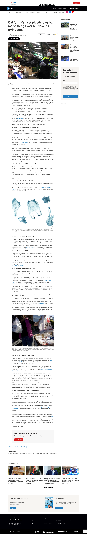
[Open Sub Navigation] (10, 12)
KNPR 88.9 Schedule (60, 518)
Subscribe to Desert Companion (48, 524)
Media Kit (69, 520)
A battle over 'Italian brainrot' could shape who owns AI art (74, 60)
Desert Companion (17, 12)
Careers (33, 526)
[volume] (12, 8)
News (8, 12)
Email (64, 80)
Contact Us (34, 520)
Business (23, 446)
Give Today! (19, 439)
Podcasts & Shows (35, 12)
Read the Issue (59, 508)
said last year (29, 247)
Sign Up (13, 508)
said (52, 416)
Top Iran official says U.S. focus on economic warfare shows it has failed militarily (34, 481)
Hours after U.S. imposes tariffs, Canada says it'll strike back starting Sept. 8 (74, 49)
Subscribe (70, 96)
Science (16, 446)
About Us (34, 518)
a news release (25, 142)
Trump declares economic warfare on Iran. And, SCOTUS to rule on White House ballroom (52, 481)
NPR (9, 19)
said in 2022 (41, 303)
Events (45, 12)
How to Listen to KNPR (60, 523)
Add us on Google (51, 34)
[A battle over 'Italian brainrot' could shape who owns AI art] (65, 58)
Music (26, 12)
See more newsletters (14, 504)
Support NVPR (53, 12)
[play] (8, 8)
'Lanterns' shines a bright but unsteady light (74, 39)
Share (41, 34)
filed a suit (20, 118)
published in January (17, 265)
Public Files (69, 518)
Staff (33, 523)
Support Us (46, 518)
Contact (61, 12)
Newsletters (68, 3)
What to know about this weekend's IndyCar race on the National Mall (70, 480)
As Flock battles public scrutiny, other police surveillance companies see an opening (74, 28)
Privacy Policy (22, 523)
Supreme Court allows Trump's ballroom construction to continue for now (15, 481)
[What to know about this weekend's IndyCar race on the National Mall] (70, 471)
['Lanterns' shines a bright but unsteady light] (65, 37)
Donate (77, 3)
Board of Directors (59, 526)
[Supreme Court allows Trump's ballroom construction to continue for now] (16, 471)
